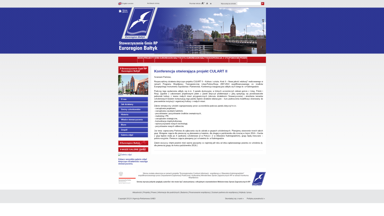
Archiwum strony (153, 3)
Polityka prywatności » (256, 199)
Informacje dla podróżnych (168, 192)
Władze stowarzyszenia (132, 119)
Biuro (123, 125)
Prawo (153, 192)
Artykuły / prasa (245, 192)
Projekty (146, 192)
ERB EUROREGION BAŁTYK (168, 58)
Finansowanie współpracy (199, 192)
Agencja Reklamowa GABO (144, 199)
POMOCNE (234, 58)
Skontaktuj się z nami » (234, 199)
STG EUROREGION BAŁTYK (195, 58)
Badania (184, 192)
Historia (124, 114)
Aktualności (137, 192)
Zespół (124, 130)
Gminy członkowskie (130, 109)
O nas (123, 99)
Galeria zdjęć (127, 135)
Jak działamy (127, 104)
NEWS (140, 58)
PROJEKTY (149, 58)
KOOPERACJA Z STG (219, 58)
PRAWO (243, 58)
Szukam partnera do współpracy (225, 192)
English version (127, 3)
